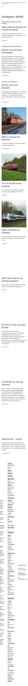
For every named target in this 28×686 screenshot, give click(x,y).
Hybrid (9, 558)
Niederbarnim (10, 592)
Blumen (12, 488)
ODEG (9, 606)
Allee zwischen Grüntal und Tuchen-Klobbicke (14, 28)
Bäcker (12, 495)
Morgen (10, 584)
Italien (9, 561)
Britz (9, 495)
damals (9, 502)
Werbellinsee (11, 679)
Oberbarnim (11, 599)
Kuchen (9, 565)
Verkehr (9, 673)
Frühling (10, 548)
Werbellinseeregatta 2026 (2, 527)
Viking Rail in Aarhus (1, 513)
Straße (10, 659)
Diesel (10, 507)
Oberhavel (10, 604)
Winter (10, 681)
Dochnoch (9, 514)
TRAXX (9, 662)
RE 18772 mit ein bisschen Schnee (13, 326)
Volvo (12, 673)
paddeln (10, 612)
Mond (9, 582)
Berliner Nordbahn (11, 486)
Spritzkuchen (10, 655)
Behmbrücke (11, 482)
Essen (9, 538)
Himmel (9, 557)
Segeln (10, 649)
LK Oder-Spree (10, 569)
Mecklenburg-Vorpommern (11, 574)
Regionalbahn (11, 628)
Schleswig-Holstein (10, 639)
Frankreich (10, 546)
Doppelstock (11, 518)
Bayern (9, 480)
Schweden (10, 647)
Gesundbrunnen (11, 550)
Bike (9, 488)
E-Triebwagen (11, 524)
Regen (9, 625)
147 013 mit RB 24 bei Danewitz (11, 184)
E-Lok (10, 521)
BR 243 (10, 492)
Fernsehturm (10, 539)
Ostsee (9, 610)
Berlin (10, 485)
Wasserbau (10, 677)
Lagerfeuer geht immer (2, 533)
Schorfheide (11, 644)
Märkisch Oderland (11, 586)
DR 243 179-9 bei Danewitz (10, 86)
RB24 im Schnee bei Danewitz (11, 138)
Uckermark (11, 670)
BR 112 (9, 490)
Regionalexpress (11, 632)
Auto (9, 468)
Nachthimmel (10, 589)
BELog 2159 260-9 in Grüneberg (2, 553)
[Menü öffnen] (2, 7)
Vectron (12, 672)
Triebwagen (11, 667)
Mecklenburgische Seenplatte (11, 580)
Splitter (12, 653)
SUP (9, 660)
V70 (8, 672)
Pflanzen (9, 617)
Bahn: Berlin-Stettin (10, 473)
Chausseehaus (11, 499)
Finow (9, 541)
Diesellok (10, 509)
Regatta (11, 624)
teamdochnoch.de (22, 565)
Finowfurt (10, 542)
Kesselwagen (11, 563)
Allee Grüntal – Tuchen (12, 439)
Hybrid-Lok (10, 560)
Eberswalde (11, 528)
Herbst (9, 555)
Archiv (19, 577)
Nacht (9, 588)
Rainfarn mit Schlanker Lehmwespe (12, 51)
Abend (10, 463)
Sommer (10, 651)
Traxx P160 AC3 (10, 664)
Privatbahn (11, 620)
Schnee (9, 641)
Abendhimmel (11, 465)
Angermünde (10, 466)
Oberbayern (10, 603)
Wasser (10, 675)
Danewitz (12, 502)
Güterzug (11, 553)
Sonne (9, 653)
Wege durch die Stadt (2, 614)
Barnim (11, 478)
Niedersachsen (11, 595)
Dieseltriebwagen (11, 512)
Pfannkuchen (11, 615)
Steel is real (10, 656)
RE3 (9, 624)
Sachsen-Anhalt (10, 636)
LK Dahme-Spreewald (10, 567)
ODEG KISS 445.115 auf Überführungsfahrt (12, 279)
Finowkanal (11, 544)
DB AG (10, 504)
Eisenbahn (11, 534)
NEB (8, 591)
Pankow (10, 613)
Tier (11, 660)
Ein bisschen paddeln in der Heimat (2, 570)
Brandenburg (10, 493)
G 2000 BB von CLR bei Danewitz (12, 383)
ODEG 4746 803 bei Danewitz (11, 231)
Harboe (1, 522)
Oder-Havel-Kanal (10, 608)
